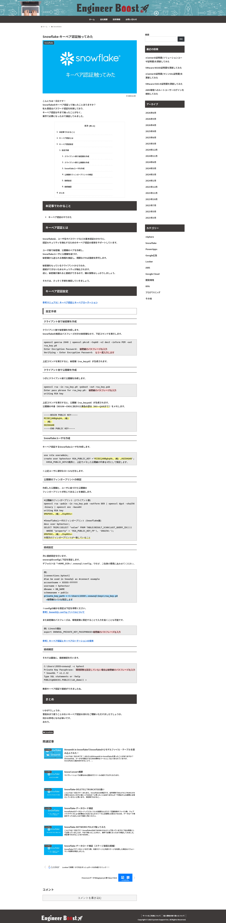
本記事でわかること (67, 132)
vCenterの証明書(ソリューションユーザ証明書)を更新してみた (163, 59)
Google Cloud (152, 273)
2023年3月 (150, 217)
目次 (86, 125)
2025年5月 (150, 143)
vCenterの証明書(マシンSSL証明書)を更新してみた (164, 75)
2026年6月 (150, 112)
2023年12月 (151, 186)
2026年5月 (150, 118)
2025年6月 (150, 137)
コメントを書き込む (90, 897)
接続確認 (68, 186)
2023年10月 (151, 199)
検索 (147, 34)
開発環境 (149, 279)
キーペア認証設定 (66, 144)
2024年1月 (150, 180)
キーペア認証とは (66, 138)
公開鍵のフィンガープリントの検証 (79, 174)
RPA (147, 286)
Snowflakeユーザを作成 (74, 168)
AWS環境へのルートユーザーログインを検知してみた (164, 91)
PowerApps (151, 249)
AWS (147, 267)
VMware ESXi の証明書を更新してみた (164, 83)
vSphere (149, 236)
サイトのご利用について (152, 916)
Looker (149, 261)
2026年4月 (150, 125)
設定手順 (65, 150)
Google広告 (151, 255)
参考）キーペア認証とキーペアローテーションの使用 (68, 640)
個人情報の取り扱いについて (174, 916)
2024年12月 (151, 149)
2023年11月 (151, 192)
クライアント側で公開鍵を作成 (77, 162)
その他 (148, 298)
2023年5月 (150, 211)
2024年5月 (150, 168)
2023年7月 (150, 205)
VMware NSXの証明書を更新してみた (163, 67)
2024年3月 (150, 174)
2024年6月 (150, 162)
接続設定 (68, 180)
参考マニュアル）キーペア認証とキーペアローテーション (70, 302)
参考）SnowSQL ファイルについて (64, 611)
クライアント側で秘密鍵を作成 (77, 156)
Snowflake (49, 732)
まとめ (61, 192)
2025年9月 (150, 131)
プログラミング (152, 292)
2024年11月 (151, 155)
